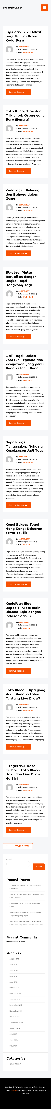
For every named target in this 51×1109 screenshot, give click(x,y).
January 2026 (15, 999)
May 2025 (13, 1046)
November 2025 (16, 1011)
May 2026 (13, 976)
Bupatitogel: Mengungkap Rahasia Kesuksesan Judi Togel (25, 446)
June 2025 (14, 1040)
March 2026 (14, 988)
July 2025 (13, 1034)
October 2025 (15, 1017)
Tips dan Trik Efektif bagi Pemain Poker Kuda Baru (23, 36)
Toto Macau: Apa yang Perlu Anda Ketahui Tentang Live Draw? (25, 694)
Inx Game (14, 1090)
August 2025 (15, 1028)
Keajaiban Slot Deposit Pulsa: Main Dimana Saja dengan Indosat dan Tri (23, 609)
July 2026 (13, 965)
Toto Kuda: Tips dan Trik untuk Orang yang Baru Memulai (25, 115)
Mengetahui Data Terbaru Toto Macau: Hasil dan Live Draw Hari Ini (24, 772)
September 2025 (16, 1023)
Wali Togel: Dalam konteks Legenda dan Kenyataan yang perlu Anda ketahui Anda (25, 362)
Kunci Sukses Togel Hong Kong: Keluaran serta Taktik (24, 528)
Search (9, 859)
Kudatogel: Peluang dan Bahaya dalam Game (22, 194)
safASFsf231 (24, 47)
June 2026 (14, 970)
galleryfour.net (13, 7)
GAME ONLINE (28, 52)
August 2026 (15, 959)
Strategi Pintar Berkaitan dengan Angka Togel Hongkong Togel (21, 278)
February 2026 (15, 994)
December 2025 (16, 1005)
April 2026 (14, 982)
